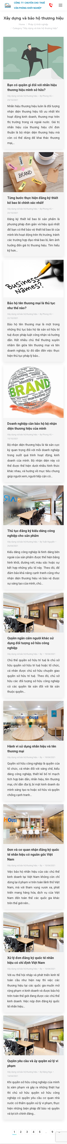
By (46, 96)
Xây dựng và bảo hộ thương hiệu (22, 96)
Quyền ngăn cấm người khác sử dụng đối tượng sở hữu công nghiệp (30, 643)
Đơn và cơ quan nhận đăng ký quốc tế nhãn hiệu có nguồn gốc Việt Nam (33, 854)
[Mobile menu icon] (60, 5)
